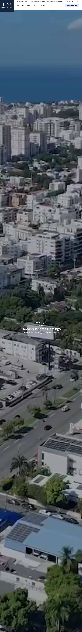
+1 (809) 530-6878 (23, 1)
